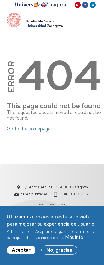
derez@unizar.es (33, 194)
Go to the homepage (29, 129)
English (43, 5)
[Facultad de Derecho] (35, 20)
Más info (74, 237)
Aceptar (21, 250)
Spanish (35, 5)
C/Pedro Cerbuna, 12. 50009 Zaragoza (55, 187)
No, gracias (59, 250)
